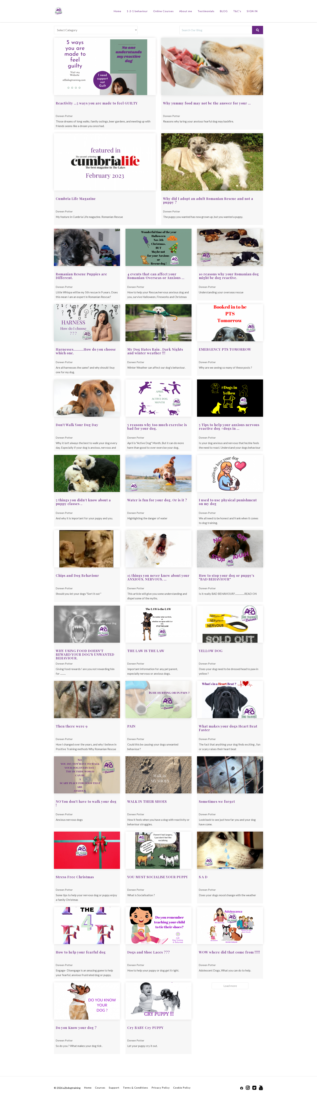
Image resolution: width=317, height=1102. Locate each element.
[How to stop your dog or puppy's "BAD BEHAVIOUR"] (230, 548)
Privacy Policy (161, 1087)
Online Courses (163, 11)
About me (185, 11)
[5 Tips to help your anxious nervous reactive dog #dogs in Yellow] (230, 398)
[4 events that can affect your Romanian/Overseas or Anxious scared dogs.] (158, 247)
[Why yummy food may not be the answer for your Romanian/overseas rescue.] (212, 66)
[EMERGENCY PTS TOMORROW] (230, 322)
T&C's (237, 11)
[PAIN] (158, 699)
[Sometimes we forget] (230, 775)
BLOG (224, 11)
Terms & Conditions (135, 1087)
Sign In (252, 11)
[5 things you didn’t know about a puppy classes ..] (87, 473)
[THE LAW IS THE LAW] (158, 624)
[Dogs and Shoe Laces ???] (158, 925)
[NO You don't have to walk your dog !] (87, 775)
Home (117, 11)
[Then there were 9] (87, 699)
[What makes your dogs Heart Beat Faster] (230, 699)
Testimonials (206, 11)
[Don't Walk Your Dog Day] (87, 398)
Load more (230, 985)
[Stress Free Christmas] (87, 850)
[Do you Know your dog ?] (87, 1001)
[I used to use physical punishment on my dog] (230, 473)
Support (114, 1087)
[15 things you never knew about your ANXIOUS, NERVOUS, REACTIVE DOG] (158, 548)
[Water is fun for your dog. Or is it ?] (158, 473)
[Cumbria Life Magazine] (105, 162)
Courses (100, 1087)
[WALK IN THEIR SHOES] (158, 775)
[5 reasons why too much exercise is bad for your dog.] (158, 398)
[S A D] (230, 850)
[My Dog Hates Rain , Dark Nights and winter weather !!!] (158, 322)
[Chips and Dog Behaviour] (87, 548)
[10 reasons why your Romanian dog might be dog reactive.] (230, 247)
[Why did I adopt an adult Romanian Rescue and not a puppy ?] (212, 162)
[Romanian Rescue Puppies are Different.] (87, 247)
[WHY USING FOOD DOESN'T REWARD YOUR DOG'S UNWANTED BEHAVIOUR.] (87, 624)
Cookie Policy (182, 1087)
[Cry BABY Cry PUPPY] (158, 1001)
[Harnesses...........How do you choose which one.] (87, 322)
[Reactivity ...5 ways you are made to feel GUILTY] (105, 66)
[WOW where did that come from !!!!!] (230, 925)
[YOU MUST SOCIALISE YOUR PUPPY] (158, 850)
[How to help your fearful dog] (87, 925)
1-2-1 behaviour (137, 11)
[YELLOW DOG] (230, 624)
